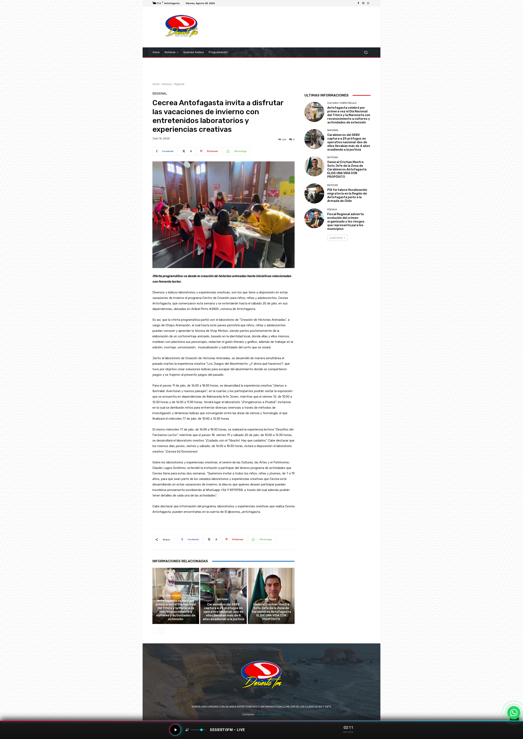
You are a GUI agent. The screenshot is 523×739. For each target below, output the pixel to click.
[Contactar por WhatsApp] (513, 712)
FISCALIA (332, 209)
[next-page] (161, 630)
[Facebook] (358, 3)
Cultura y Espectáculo (175, 596)
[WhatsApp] (368, 3)
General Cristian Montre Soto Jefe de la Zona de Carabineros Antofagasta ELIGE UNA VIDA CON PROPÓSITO (271, 612)
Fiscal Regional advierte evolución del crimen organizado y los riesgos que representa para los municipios (345, 221)
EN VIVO (348, 732)
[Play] (175, 730)
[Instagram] (363, 3)
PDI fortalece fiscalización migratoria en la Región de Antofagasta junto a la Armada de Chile (347, 195)
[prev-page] (155, 630)
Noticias (167, 84)
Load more (336, 237)
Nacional (223, 599)
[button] (366, 52)
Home (156, 84)
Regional (179, 84)
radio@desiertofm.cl (268, 714)
